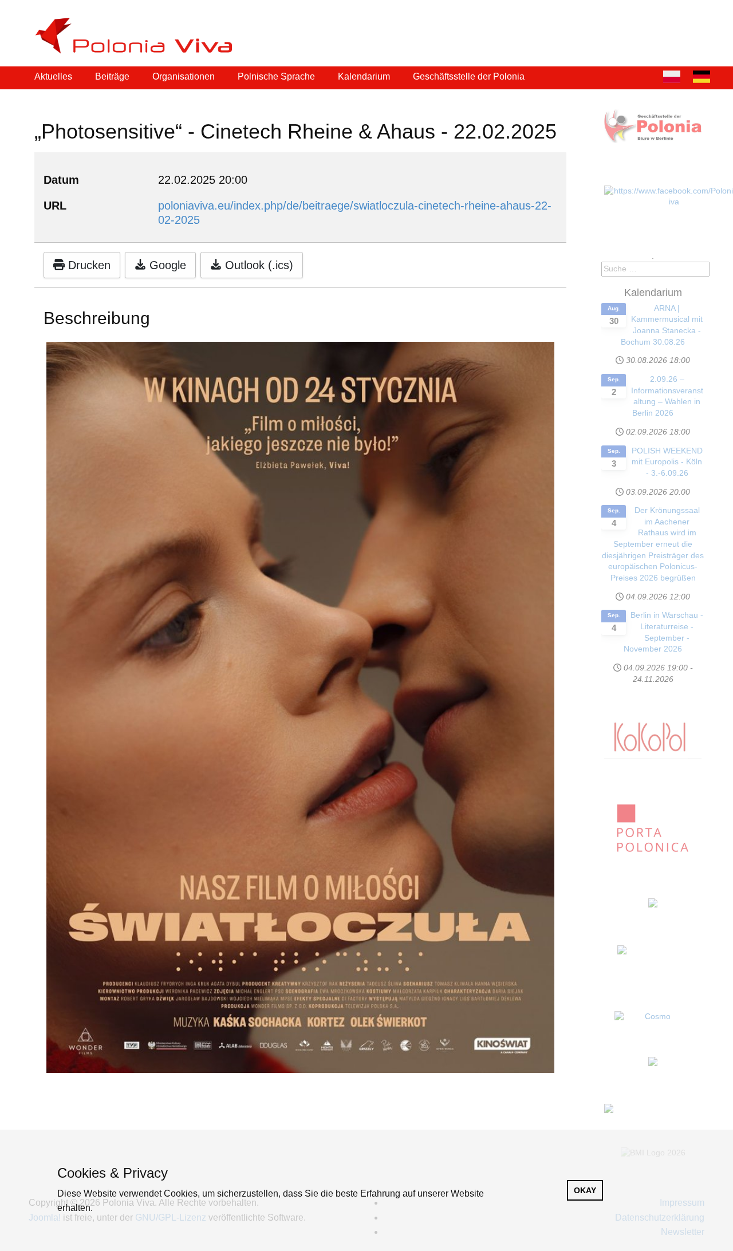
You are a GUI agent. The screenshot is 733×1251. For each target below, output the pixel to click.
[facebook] (653, 22)
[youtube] (701, 22)
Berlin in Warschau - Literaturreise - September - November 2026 (663, 631)
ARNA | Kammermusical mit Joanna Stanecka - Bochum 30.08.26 (662, 324)
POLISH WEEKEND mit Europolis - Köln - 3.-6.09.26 (667, 461)
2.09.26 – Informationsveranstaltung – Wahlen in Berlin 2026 (667, 395)
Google (166, 265)
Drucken (88, 265)
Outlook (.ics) (257, 265)
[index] (138, 36)
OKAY (585, 1190)
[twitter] (677, 22)
